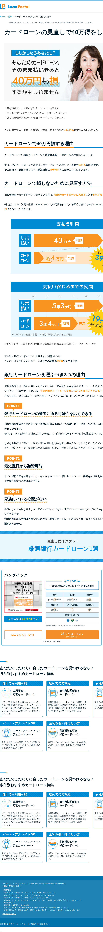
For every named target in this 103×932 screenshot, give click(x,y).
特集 (10, 17)
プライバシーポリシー (19, 924)
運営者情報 (4, 924)
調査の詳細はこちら (9, 914)
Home (2, 17)
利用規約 (33, 924)
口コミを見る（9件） (23, 634)
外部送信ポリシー (45, 924)
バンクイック (16, 575)
